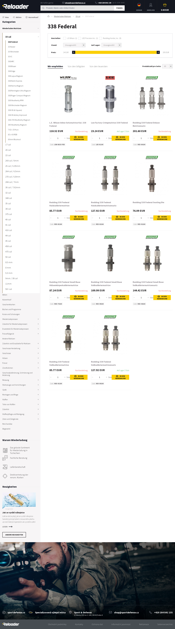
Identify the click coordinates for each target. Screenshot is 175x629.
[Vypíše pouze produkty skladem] (111, 45)
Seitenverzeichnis (165, 624)
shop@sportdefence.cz (75, 3)
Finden (119, 8)
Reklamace (144, 624)
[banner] (10, 624)
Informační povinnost (120, 624)
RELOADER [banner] (15, 6)
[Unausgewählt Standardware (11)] (74, 45)
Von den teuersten (99, 66)
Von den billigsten (76, 66)
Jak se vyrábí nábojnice (13, 512)
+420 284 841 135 (104, 3)
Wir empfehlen (55, 66)
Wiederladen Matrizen (62, 16)
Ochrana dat (97, 624)
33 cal (78, 16)
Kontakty (79, 624)
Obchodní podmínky (57, 624)
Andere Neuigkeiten (14, 535)
